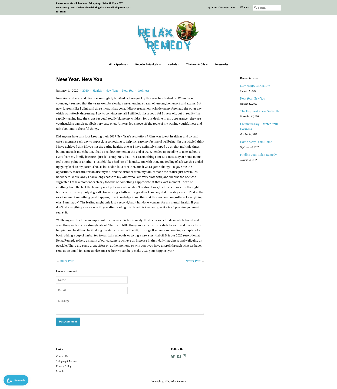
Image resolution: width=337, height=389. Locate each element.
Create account (227, 7)
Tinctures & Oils (196, 64)
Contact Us (62, 356)
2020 (85, 90)
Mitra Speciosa (118, 64)
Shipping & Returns (66, 361)
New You (128, 90)
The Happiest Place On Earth (259, 111)
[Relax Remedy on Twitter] (173, 357)
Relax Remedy (178, 381)
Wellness (143, 90)
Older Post (67, 261)
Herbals (173, 64)
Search (60, 371)
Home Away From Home (256, 142)
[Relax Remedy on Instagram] (184, 357)
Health (97, 90)
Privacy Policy (63, 366)
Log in (209, 7)
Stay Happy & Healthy (255, 86)
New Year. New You (252, 98)
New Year (112, 90)
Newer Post (193, 261)
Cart (246, 7)
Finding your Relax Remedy (258, 155)
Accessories (221, 64)
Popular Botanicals (147, 64)
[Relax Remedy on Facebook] (179, 357)
